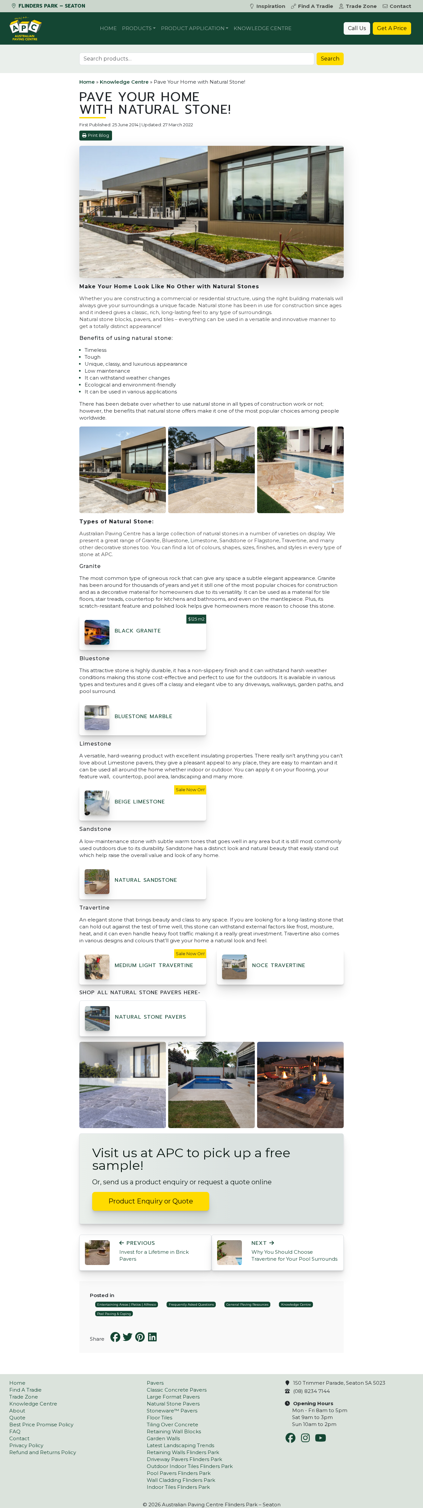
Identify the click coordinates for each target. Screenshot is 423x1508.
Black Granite (138, 631)
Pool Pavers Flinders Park (179, 1473)
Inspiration (270, 6)
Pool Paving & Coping (114, 1314)
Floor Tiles (159, 1417)
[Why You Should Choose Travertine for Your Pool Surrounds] (229, 1252)
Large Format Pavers (173, 1397)
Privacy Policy (26, 1445)
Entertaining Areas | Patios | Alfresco (126, 1304)
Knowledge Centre (262, 28)
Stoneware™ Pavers (172, 1410)
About (17, 1410)
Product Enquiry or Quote (150, 1201)
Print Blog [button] (98, 135)
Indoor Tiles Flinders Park (178, 1487)
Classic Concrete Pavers (177, 1390)
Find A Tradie (315, 6)
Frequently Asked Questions (191, 1304)
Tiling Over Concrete (172, 1424)
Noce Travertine (278, 965)
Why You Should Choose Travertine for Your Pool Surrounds (294, 1251)
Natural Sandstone (146, 880)
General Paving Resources (247, 1304)
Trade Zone (361, 6)
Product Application (193, 28)
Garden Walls (163, 1438)
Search (330, 59)
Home (108, 28)
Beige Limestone (140, 802)
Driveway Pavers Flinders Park (184, 1459)
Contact (400, 6)
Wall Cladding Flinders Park (181, 1480)
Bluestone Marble (144, 716)
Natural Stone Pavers (150, 1017)
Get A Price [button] (392, 28)
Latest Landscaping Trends (180, 1445)
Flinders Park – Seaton (51, 6)
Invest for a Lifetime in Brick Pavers (154, 1251)
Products (137, 28)
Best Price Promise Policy (41, 1424)
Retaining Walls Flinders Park (183, 1452)
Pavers (155, 1383)
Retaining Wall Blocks (174, 1431)
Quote (17, 1417)
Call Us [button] (357, 28)
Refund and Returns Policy (42, 1452)
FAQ (14, 1431)
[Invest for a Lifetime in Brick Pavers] (97, 1252)
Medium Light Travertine (154, 965)
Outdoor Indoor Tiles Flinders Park (190, 1466)
